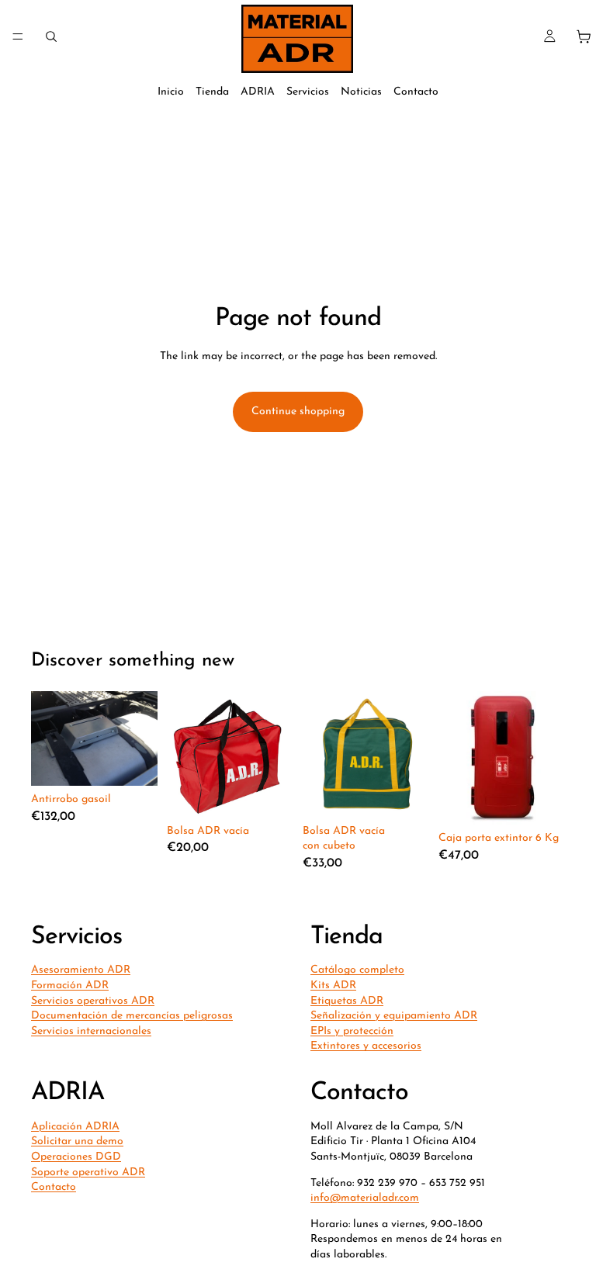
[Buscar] (51, 36)
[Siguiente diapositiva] (548, 758)
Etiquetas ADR (346, 1001)
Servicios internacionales (91, 1031)
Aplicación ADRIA (75, 1127)
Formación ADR (70, 985)
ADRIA (258, 92)
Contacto (415, 92)
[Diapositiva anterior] (455, 758)
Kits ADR (333, 985)
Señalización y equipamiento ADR (393, 1016)
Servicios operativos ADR (92, 1001)
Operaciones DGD (76, 1157)
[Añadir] (269, 793)
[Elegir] (133, 762)
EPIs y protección (351, 1031)
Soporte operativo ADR (88, 1172)
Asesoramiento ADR (80, 971)
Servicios (307, 92)
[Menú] (18, 36)
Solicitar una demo (77, 1141)
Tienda (212, 92)
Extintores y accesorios (365, 1046)
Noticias (361, 92)
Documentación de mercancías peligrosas (132, 1016)
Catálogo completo (357, 971)
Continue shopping (298, 411)
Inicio (171, 92)
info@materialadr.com (364, 1198)
